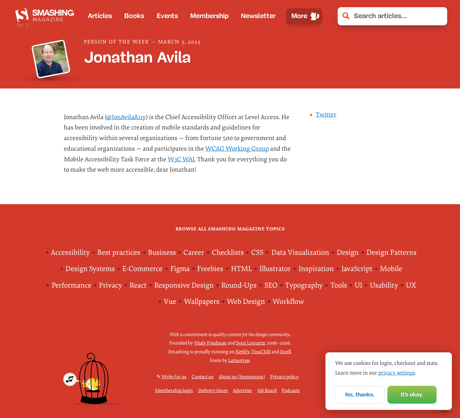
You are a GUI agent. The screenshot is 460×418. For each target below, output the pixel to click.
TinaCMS (261, 352)
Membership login (174, 390)
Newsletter (258, 16)
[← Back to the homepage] (46, 16)
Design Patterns (391, 252)
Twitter (326, 114)
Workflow (288, 301)
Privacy (110, 285)
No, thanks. (360, 394)
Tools (338, 285)
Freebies (210, 268)
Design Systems (90, 268)
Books (134, 16)
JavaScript (356, 268)
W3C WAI (181, 159)
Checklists (228, 252)
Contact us (202, 377)
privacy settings (396, 372)
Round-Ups (239, 285)
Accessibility (70, 252)
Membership (209, 16)
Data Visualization (300, 252)
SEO (271, 285)
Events (167, 16)
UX (411, 285)
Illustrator (275, 268)
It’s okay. (412, 394)
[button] (438, 16)
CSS (257, 252)
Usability (384, 285)
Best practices (118, 252)
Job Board (267, 390)
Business (162, 252)
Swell (285, 352)
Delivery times (213, 390)
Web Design (246, 301)
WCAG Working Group (237, 149)
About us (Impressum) (242, 377)
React (138, 285)
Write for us (174, 377)
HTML (241, 268)
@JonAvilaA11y (126, 117)
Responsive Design (184, 285)
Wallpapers (201, 301)
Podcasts (291, 390)
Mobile (391, 268)
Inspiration (316, 268)
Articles (100, 16)
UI (358, 285)
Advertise (242, 390)
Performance (71, 285)
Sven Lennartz (250, 343)
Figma (180, 268)
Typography (304, 285)
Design (348, 252)
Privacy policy (284, 377)
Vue (170, 301)
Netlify (242, 352)
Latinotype (239, 360)
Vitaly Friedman (210, 343)
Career (193, 252)
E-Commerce (142, 268)
